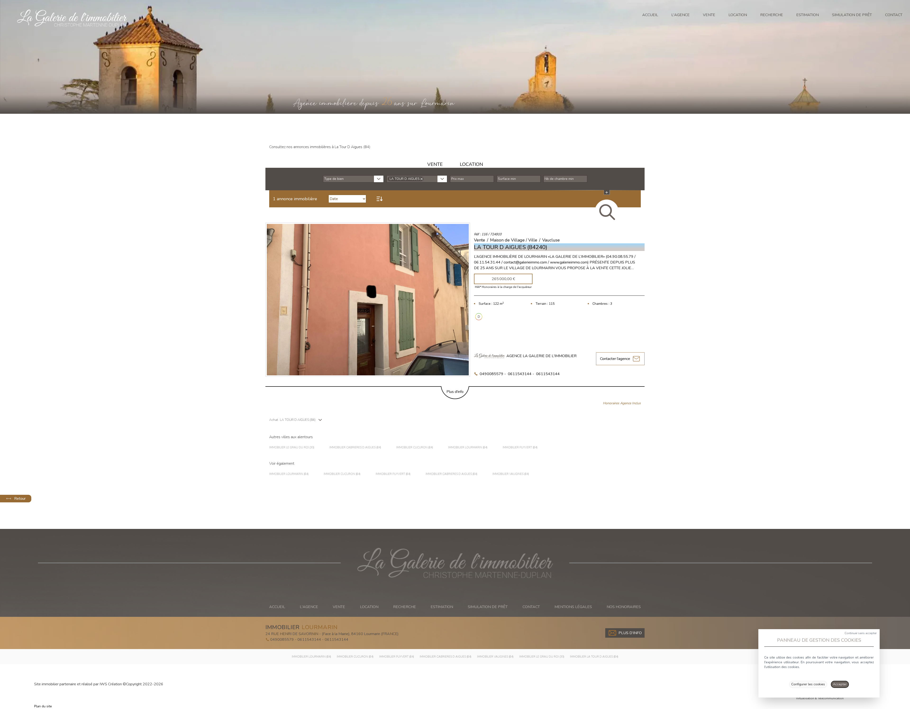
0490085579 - (493, 374)
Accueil (650, 15)
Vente (709, 15)
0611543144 (548, 374)
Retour (20, 498)
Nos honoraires (624, 606)
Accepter (840, 684)
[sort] (379, 199)
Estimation (807, 15)
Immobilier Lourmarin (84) (467, 447)
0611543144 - (521, 374)
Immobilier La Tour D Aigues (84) (594, 657)
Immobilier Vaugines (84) (510, 474)
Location (737, 15)
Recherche (771, 15)
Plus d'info (455, 391)
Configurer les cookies (808, 684)
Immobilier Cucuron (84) (414, 447)
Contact (893, 15)
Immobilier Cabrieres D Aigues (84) (355, 447)
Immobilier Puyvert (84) (520, 447)
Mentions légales (573, 606)
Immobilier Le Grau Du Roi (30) (291, 447)
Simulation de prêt (852, 15)
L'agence (680, 15)
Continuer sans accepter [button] (861, 633)
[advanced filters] (607, 192)
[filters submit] (607, 211)
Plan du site (43, 706)
